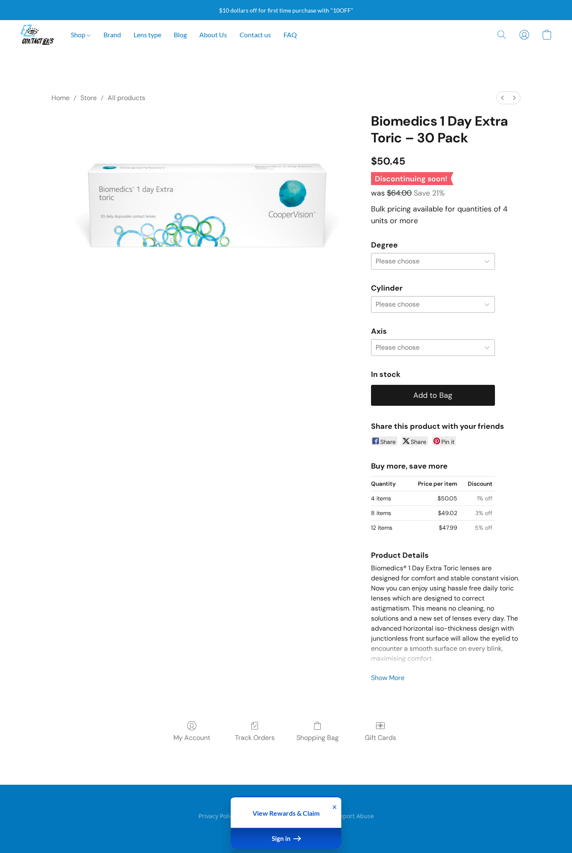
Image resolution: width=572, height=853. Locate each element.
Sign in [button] (282, 838)
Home (61, 97)
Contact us (255, 35)
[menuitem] (502, 98)
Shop (79, 35)
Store (88, 97)
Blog (180, 35)
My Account (191, 737)
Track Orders (255, 737)
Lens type (147, 35)
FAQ (290, 35)
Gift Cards (380, 737)
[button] (37, 34)
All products (126, 97)
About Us (213, 35)
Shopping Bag (317, 737)
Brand (112, 35)
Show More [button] (388, 677)
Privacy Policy (217, 816)
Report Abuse (355, 816)
